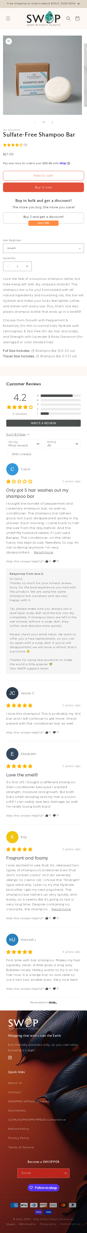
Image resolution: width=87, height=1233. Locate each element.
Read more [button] (43, 552)
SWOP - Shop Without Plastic (40, 1219)
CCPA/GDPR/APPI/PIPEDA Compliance (37, 1120)
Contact (14, 1092)
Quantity (9, 258)
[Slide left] (34, 122)
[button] (8, 18)
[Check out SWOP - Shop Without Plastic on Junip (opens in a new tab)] (52, 1002)
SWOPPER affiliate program (29, 1101)
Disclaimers (17, 1110)
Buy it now (43, 187)
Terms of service (70, 1224)
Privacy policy (48, 1224)
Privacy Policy (18, 1138)
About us (15, 1083)
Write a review (43, 423)
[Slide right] (52, 122)
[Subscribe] (64, 1173)
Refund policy (27, 1224)
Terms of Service (21, 1147)
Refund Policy (18, 1129)
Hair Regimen (12, 240)
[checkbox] (24, 454)
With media (21, 454)
